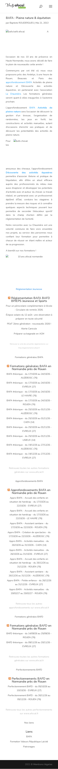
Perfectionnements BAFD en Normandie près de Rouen (30, 680)
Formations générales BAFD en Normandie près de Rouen (30, 627)
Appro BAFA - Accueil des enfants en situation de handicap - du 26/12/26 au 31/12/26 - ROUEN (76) (29, 562)
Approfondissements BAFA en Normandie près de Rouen (30, 491)
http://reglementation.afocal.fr (29, 348)
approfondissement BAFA (19, 82)
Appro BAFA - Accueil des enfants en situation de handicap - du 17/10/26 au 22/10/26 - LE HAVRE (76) (29, 514)
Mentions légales (42, 764)
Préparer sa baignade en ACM (29, 333)
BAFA (32, 107)
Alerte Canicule (29, 328)
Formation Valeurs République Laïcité (29, 741)
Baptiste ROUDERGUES (22, 22)
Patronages (29, 746)
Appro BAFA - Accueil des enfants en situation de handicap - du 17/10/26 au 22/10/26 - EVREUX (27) (29, 501)
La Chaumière (13, 93)
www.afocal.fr (36, 472)
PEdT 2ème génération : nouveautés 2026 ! (29, 323)
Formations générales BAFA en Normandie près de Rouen (30, 367)
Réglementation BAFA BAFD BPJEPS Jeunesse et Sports (30, 299)
